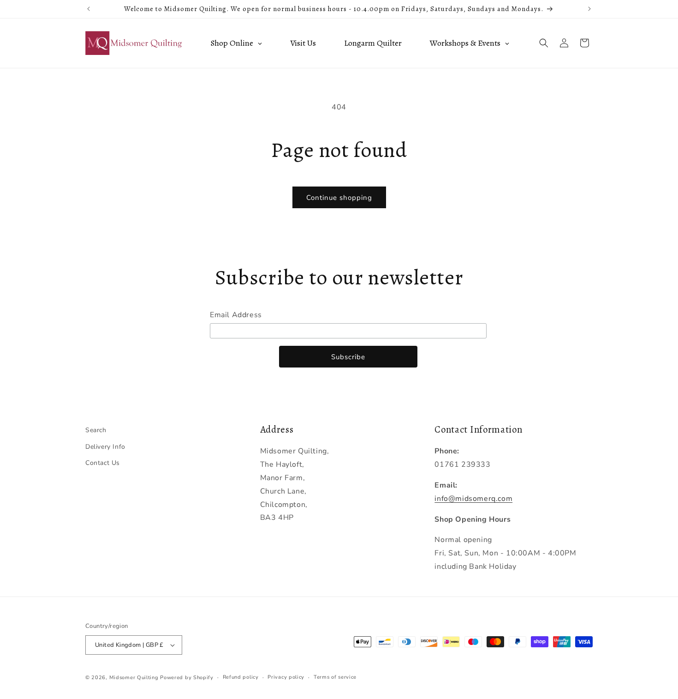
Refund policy (241, 677)
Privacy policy (286, 677)
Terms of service (335, 677)
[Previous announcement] (88, 9)
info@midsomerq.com (473, 499)
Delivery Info (105, 446)
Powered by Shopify (187, 677)
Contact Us (102, 462)
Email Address (236, 315)
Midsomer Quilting (134, 677)
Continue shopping (339, 197)
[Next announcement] (589, 9)
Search (96, 430)
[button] (544, 43)
